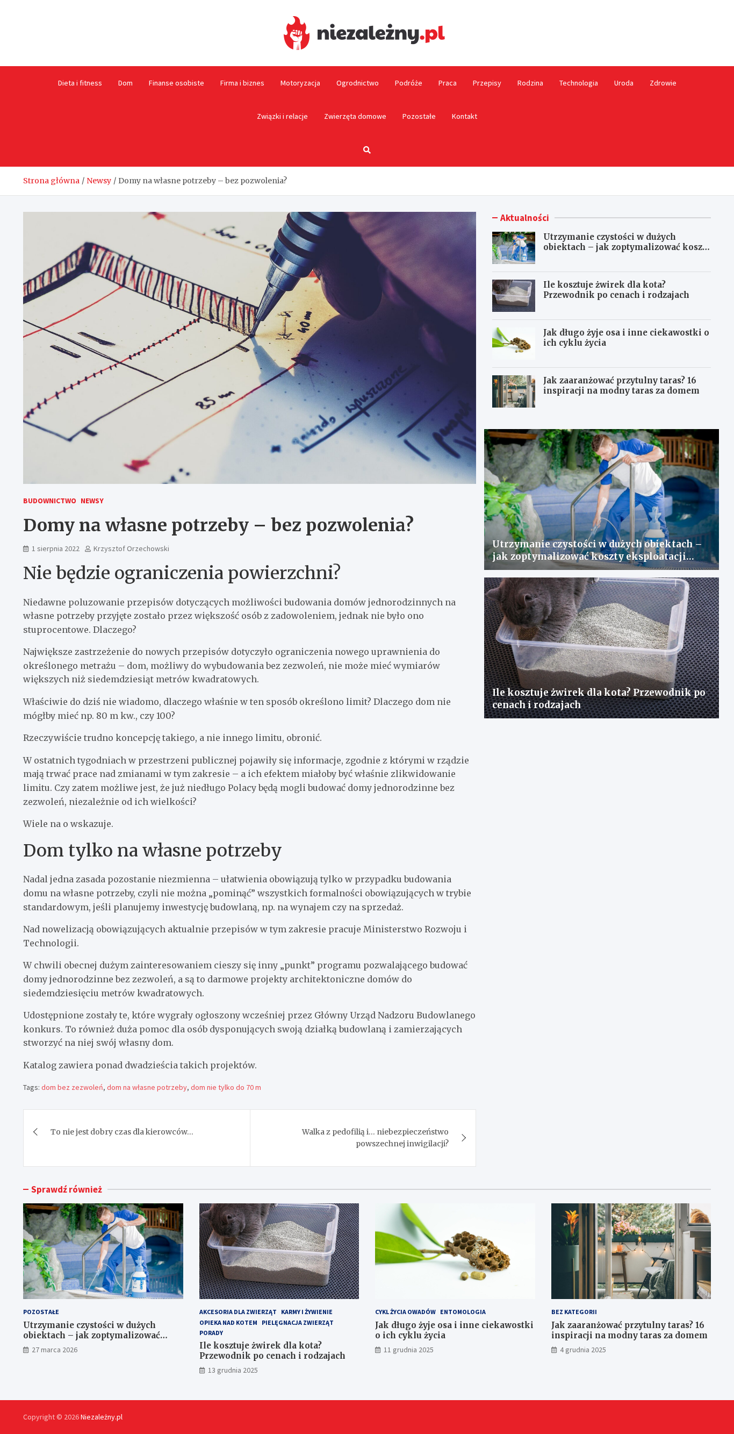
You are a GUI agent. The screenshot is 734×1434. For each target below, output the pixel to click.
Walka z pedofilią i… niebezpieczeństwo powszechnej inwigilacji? (375, 1137)
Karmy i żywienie (307, 1312)
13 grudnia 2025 (233, 1370)
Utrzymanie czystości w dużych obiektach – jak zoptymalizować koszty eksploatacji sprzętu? (626, 247)
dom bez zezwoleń (72, 1087)
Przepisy (487, 83)
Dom (125, 83)
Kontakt (464, 116)
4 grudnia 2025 (583, 1349)
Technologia (578, 83)
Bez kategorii (574, 1312)
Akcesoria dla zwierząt (238, 1312)
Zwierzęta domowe (355, 116)
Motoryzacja (300, 83)
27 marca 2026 (54, 1349)
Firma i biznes (242, 83)
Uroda (624, 83)
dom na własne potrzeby (147, 1087)
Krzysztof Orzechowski (131, 548)
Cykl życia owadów (405, 1312)
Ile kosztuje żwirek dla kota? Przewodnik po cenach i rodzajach (616, 290)
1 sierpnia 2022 (56, 548)
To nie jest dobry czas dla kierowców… (122, 1132)
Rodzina (530, 83)
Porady (211, 1333)
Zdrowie (663, 83)
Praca (447, 83)
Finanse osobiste (176, 83)
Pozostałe (419, 116)
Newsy (92, 500)
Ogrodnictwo (357, 83)
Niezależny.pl (102, 1417)
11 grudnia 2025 (409, 1349)
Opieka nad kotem (228, 1322)
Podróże (408, 83)
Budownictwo (49, 500)
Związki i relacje (282, 116)
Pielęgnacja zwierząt (298, 1322)
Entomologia (463, 1312)
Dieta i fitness (80, 83)
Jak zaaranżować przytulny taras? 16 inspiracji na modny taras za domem (621, 385)
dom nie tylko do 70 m (226, 1087)
